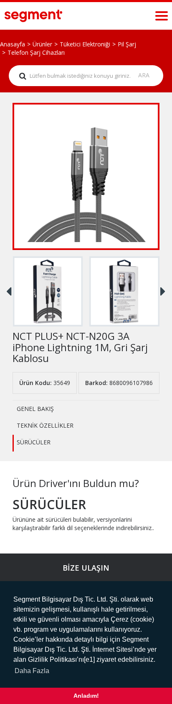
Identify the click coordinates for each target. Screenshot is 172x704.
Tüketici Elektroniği (85, 44)
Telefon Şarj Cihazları (36, 52)
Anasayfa (12, 44)
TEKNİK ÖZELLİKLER (45, 425)
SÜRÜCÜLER (34, 442)
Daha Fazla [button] (32, 670)
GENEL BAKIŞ (35, 409)
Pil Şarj (127, 44)
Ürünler (42, 44)
